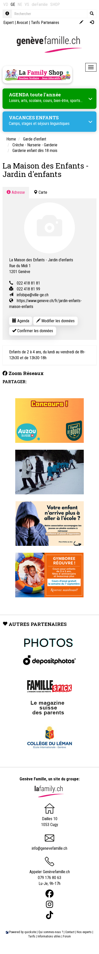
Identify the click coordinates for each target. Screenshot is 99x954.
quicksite (30, 932)
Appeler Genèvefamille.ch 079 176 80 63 (49, 874)
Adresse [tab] (18, 192)
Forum (67, 936)
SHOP (55, 4)
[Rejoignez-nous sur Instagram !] (49, 904)
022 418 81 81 (28, 283)
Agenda (22, 320)
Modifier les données (57, 320)
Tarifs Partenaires (45, 22)
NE (20, 4)
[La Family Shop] (37, 74)
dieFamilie (40, 4)
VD (5, 4)
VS (27, 4)
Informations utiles (49, 936)
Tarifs (31, 936)
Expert (8, 22)
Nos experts (84, 932)
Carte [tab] (42, 192)
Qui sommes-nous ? (50, 932)
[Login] (91, 22)
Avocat (22, 22)
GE (13, 4)
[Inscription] (81, 22)
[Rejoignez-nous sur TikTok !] (49, 915)
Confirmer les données (34, 330)
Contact (69, 932)
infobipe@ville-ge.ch (32, 294)
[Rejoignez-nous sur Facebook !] (49, 893)
